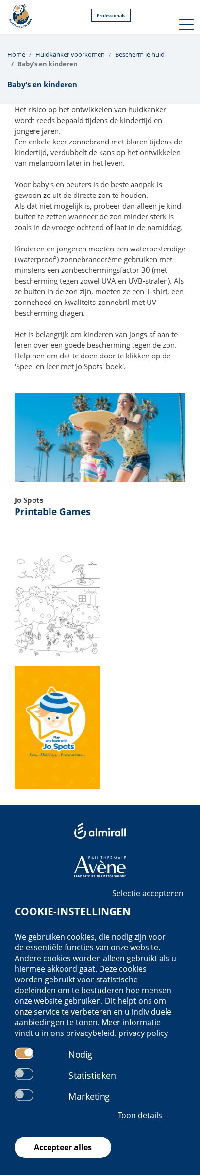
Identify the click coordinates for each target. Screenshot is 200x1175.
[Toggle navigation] (185, 24)
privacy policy (143, 1033)
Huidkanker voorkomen (70, 54)
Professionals (111, 15)
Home (16, 54)
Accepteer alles (63, 1147)
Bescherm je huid (140, 54)
